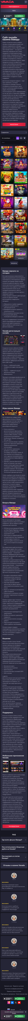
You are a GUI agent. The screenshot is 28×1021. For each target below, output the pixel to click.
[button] (2, 22)
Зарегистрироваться (14, 6)
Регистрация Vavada (14, 826)
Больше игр (14, 263)
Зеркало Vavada (14, 124)
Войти (14, 10)
